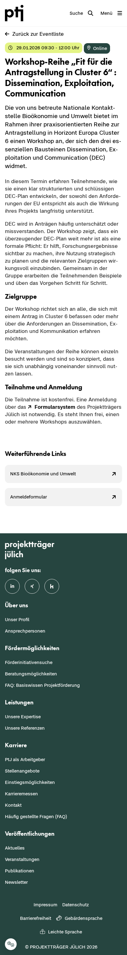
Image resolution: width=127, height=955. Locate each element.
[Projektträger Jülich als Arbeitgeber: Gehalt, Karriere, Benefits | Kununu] (51, 586)
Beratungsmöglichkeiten (31, 673)
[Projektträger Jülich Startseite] (15, 13)
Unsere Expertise (23, 716)
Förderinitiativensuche (28, 662)
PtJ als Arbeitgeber (25, 759)
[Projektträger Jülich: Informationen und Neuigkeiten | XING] (32, 586)
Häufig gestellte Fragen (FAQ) (36, 816)
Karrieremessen (21, 793)
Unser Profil (17, 619)
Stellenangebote (22, 770)
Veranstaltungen (22, 859)
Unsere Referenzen (25, 728)
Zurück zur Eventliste (38, 34)
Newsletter (16, 882)
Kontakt (13, 805)
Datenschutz (75, 904)
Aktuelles (15, 847)
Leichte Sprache (65, 931)
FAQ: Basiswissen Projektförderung (42, 685)
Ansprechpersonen (25, 630)
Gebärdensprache (83, 918)
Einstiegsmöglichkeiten (30, 782)
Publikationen (19, 870)
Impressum (45, 904)
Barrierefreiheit (35, 918)
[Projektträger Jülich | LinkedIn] (12, 586)
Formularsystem (55, 407)
